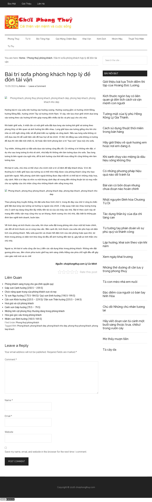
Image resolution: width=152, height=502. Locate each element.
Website (9, 432)
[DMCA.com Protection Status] (7, 500)
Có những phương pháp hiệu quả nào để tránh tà (122, 172)
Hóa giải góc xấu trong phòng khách (23, 315)
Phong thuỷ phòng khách (27, 322)
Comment (11, 359)
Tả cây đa (109, 349)
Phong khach (23, 326)
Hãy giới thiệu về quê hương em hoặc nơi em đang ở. (125, 144)
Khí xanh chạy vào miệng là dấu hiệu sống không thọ (124, 158)
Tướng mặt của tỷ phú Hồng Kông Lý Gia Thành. (122, 115)
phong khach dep (38, 326)
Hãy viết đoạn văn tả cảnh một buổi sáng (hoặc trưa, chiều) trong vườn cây (123, 324)
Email (8, 416)
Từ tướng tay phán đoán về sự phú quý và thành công (123, 230)
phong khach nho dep (57, 326)
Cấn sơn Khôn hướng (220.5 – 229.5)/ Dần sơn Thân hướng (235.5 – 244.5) (43, 299)
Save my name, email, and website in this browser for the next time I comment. (46, 451)
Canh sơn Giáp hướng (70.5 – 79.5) (22, 307)
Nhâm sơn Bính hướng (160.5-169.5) (23, 318)
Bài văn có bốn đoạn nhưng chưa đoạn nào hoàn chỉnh (121, 187)
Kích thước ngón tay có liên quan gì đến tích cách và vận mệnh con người (122, 99)
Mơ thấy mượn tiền (115, 339)
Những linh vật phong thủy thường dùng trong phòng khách (35, 311)
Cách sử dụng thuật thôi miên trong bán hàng (123, 129)
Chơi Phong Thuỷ (76, 22)
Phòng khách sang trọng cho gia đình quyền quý (29, 284)
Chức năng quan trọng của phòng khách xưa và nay (31, 291)
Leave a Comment (37, 86)
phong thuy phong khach (79, 326)
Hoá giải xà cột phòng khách (19, 303)
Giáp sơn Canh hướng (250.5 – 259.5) (24, 287)
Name (9, 400)
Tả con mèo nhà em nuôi (120, 282)
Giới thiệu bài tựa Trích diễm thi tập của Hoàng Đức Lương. (124, 83)
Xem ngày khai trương (118, 257)
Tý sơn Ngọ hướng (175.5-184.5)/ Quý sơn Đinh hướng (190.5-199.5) (40, 295)
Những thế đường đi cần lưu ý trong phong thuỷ (123, 269)
